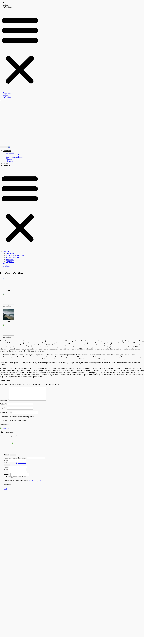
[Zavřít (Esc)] (142, 1)
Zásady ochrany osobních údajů (38, 480)
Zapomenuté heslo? (21, 463)
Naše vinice (7, 7)
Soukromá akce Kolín (14, 157)
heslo (6, 460)
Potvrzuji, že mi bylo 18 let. (15, 477)
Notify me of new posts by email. (14, 420)
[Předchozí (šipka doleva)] (2, 318)
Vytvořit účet (7, 484)
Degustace (10, 153)
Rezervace (7, 151)
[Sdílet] (139, 1)
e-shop (5, 5)
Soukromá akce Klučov (15, 155)
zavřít (5, 489)
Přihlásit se (6, 465)
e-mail (6, 467)
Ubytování (10, 161)
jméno (6, 472)
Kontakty (6, 165)
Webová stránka (6, 412)
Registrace (12, 454)
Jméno (3, 404)
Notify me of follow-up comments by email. (18, 417)
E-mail (3, 408)
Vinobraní (10, 159)
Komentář (4, 400)
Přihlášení (6, 454)
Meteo (5, 163)
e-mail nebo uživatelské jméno (15, 458)
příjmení (7, 474)
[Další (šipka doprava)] (141, 318)
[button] (20, 50)
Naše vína (6, 93)
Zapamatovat (10, 463)
